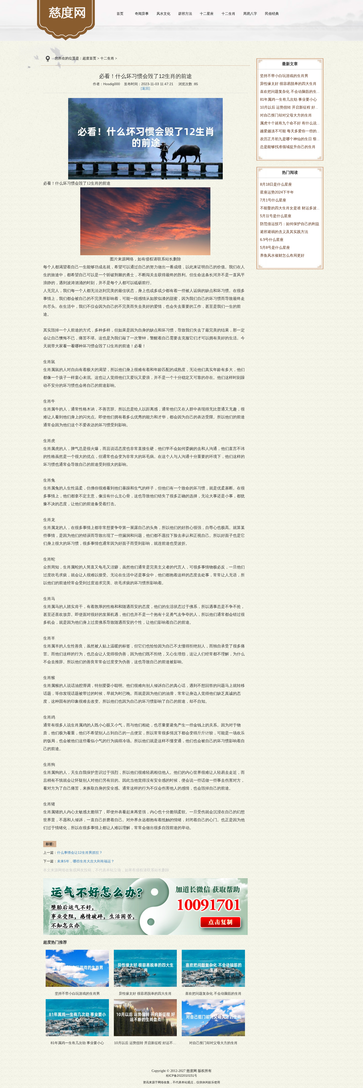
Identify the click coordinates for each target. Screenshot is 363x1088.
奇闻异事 (142, 14)
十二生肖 (228, 14)
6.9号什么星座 (271, 239)
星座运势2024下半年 (277, 192)
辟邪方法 (185, 14)
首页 (120, 14)
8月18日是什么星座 (276, 184)
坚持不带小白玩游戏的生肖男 (284, 76)
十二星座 (207, 14)
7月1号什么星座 (273, 200)
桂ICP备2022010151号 (181, 1075)
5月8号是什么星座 (275, 247)
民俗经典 (272, 14)
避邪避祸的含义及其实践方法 (284, 232)
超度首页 (89, 58)
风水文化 (163, 14)
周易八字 (250, 14)
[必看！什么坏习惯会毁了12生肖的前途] (68, 12)
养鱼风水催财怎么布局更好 (282, 255)
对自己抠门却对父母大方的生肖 (286, 115)
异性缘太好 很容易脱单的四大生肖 (288, 83)
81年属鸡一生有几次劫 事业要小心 (288, 99)
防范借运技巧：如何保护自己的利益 (289, 224)
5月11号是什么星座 (275, 216)
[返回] (145, 88)
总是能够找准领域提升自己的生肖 (288, 147)
